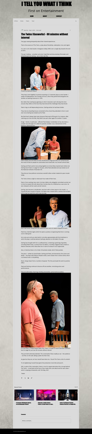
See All (76, 387)
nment (58, 10)
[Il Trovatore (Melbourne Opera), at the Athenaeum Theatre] (24, 395)
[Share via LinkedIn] (28, 378)
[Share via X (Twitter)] (25, 378)
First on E (35, 10)
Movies (21, 21)
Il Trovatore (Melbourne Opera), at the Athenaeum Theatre (23, 403)
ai (52, 10)
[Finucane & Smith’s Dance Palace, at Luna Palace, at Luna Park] (46, 395)
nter (46, 10)
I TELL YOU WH (35, 3)
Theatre (27, 21)
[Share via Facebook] (21, 378)
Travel (33, 21)
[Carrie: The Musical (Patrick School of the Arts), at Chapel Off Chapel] (68, 395)
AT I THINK (61, 3)
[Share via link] (31, 378)
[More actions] (70, 30)
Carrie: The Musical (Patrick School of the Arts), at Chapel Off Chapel (67, 403)
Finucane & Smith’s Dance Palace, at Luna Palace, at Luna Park (45, 403)
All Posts (16, 21)
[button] (76, 21)
